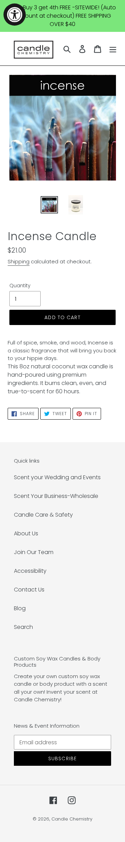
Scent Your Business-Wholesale (56, 496)
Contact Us (29, 590)
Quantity (20, 285)
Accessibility (30, 571)
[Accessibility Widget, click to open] (14, 14)
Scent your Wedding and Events (57, 477)
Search (23, 627)
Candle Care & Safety (43, 515)
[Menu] (112, 48)
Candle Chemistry (71, 819)
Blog (20, 608)
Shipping (19, 261)
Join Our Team (33, 552)
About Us (26, 533)
